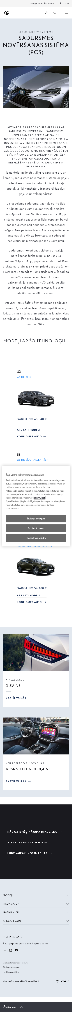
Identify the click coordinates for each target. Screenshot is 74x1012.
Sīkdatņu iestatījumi (11, 967)
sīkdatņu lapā (39, 497)
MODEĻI (8, 895)
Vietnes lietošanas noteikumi (15, 962)
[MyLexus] (47, 13)
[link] (28, 430)
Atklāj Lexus (12, 921)
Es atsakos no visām (36, 537)
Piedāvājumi (12, 903)
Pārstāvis (64, 3)
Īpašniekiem (11, 912)
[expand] (66, 12)
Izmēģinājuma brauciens (41, 3)
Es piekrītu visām (36, 528)
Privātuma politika (10, 972)
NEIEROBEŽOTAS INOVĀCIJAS (25, 763)
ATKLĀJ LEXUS (15, 680)
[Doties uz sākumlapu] (7, 13)
